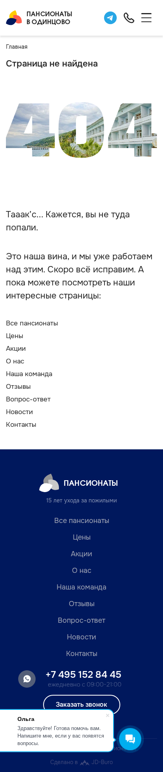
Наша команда (29, 374)
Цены (14, 336)
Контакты (21, 424)
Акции (16, 348)
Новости (19, 412)
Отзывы (18, 386)
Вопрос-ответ (28, 399)
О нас (15, 361)
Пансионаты (91, 482)
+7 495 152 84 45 (83, 675)
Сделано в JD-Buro (81, 762)
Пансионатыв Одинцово (49, 17)
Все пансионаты (32, 323)
